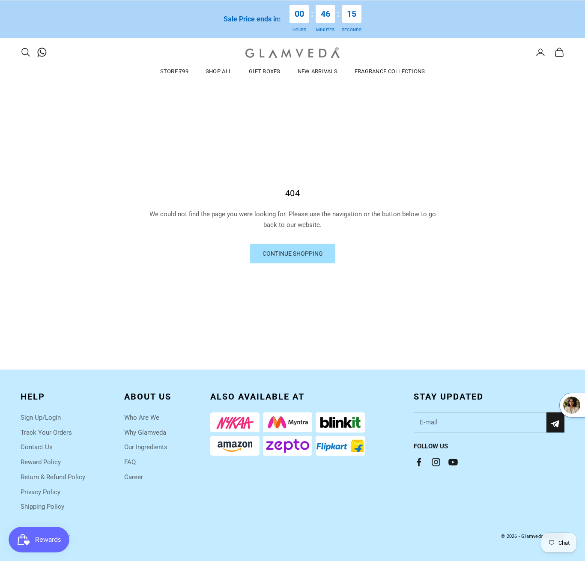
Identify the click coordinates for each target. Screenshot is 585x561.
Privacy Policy (40, 492)
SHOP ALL (219, 71)
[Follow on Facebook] (419, 462)
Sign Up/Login (41, 417)
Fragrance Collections (390, 71)
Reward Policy (41, 462)
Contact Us (37, 447)
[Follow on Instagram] (436, 462)
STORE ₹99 (174, 71)
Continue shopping (293, 253)
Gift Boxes (265, 71)
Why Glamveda (145, 432)
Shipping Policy (42, 506)
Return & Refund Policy (53, 477)
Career (133, 477)
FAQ (130, 462)
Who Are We (141, 417)
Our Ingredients (145, 447)
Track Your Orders (46, 432)
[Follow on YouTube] (453, 462)
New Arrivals (317, 71)
